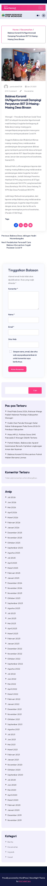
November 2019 (14, 820)
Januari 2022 (13, 704)
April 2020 (12, 795)
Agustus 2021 (13, 729)
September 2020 (15, 775)
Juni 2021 (11, 739)
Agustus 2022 (13, 669)
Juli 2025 (11, 558)
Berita (10, 842)
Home (16, 29)
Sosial (10, 857)
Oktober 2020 (13, 770)
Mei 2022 (11, 684)
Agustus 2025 (13, 553)
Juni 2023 (11, 618)
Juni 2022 (11, 679)
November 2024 (14, 588)
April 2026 (12, 512)
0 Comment (12, 91)
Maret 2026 (12, 517)
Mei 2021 (11, 744)
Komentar (13, 289)
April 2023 (12, 628)
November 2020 (14, 764)
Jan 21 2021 (31, 87)
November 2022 (14, 653)
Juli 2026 (11, 497)
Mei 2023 (11, 623)
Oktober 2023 (13, 598)
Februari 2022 (13, 699)
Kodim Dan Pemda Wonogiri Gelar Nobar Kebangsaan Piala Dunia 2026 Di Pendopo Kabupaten (22, 426)
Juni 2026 (11, 502)
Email (11, 327)
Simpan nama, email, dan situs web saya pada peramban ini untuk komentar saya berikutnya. (25, 356)
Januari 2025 (13, 578)
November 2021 (14, 714)
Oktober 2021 (13, 719)
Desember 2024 (14, 583)
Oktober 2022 (13, 659)
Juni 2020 (12, 785)
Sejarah (10, 852)
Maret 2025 (12, 568)
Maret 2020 (12, 800)
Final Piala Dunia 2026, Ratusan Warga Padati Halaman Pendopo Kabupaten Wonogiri (23, 414)
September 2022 (15, 664)
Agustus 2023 (13, 608)
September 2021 (14, 724)
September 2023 (15, 603)
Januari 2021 (13, 759)
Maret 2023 (12, 633)
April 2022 (12, 689)
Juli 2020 (11, 780)
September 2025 (15, 548)
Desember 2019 (14, 815)
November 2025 (14, 537)
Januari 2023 (13, 643)
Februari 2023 (13, 638)
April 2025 (12, 563)
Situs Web (12, 339)
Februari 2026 (13, 522)
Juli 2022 (11, 674)
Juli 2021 (11, 734)
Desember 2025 (14, 532)
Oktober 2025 (13, 542)
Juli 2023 (11, 613)
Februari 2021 (13, 754)
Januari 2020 (13, 810)
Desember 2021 (14, 709)
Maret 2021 (12, 749)
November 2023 (14, 593)
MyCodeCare (25, 881)
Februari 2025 (13, 573)
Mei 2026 (11, 507)
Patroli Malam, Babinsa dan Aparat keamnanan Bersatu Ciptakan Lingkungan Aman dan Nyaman (23, 446)
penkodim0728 (16, 87)
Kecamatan (27, 29)
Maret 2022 (12, 694)
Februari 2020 (14, 805)
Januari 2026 (13, 527)
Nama (11, 314)
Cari (35, 390)
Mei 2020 (11, 790)
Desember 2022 (14, 648)
